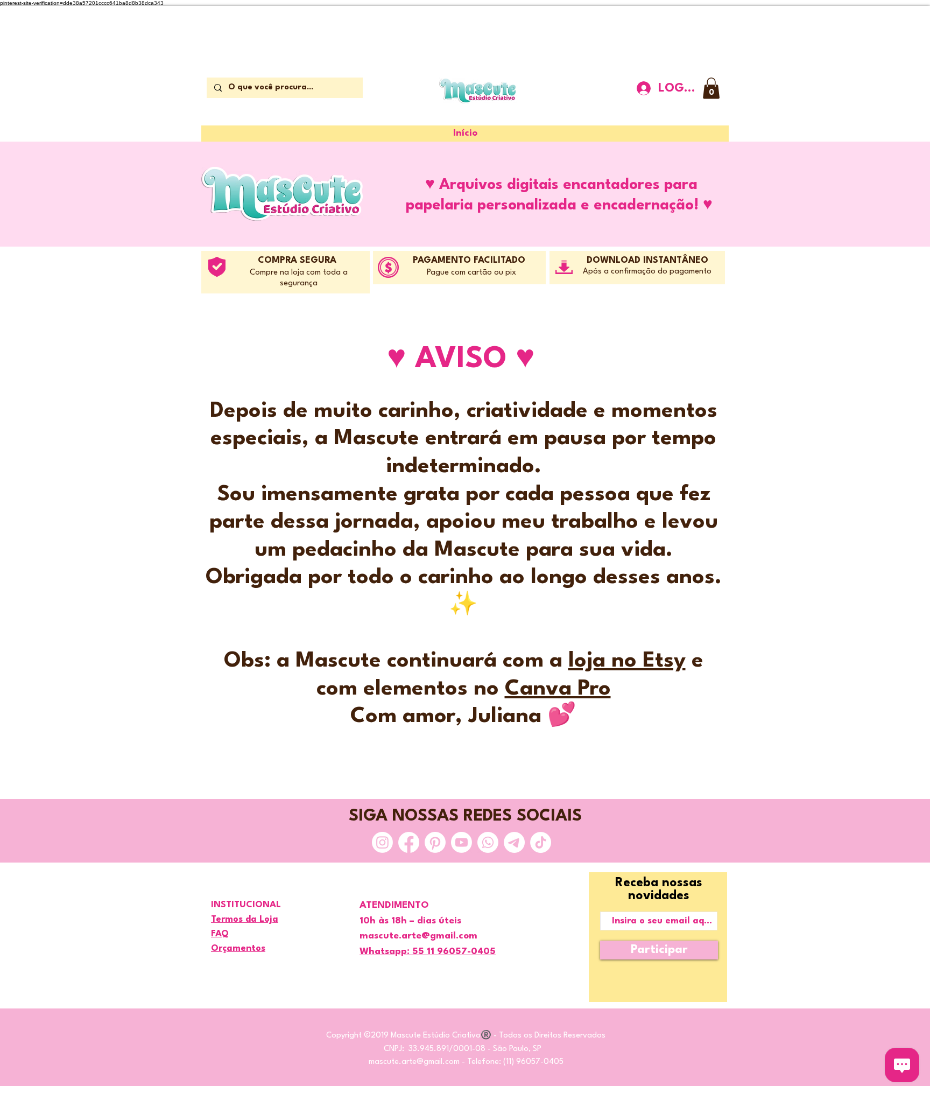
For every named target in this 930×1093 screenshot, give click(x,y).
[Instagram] (382, 842)
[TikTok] (540, 842)
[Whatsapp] (487, 842)
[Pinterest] (435, 842)
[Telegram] (514, 842)
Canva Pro (558, 688)
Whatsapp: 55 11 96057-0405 (428, 951)
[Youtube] (461, 842)
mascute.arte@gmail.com (414, 1062)
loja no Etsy (627, 660)
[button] (711, 88)
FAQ (220, 933)
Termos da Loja (244, 919)
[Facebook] (408, 842)
